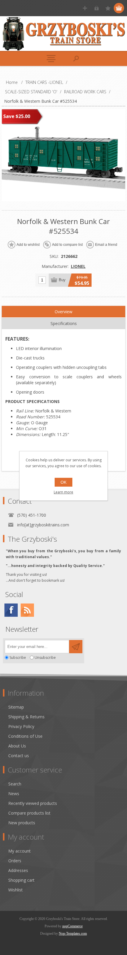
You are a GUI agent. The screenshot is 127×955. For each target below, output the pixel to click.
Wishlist (15, 890)
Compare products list (29, 813)
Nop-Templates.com (73, 933)
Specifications (64, 323)
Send (75, 646)
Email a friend (106, 245)
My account (19, 851)
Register (85, 8)
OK (63, 482)
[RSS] (27, 610)
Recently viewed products (32, 803)
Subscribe (17, 657)
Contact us (18, 755)
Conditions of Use (25, 736)
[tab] (63, 312)
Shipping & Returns (26, 716)
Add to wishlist (28, 245)
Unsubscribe (45, 657)
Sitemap (16, 707)
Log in (96, 8)
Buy (62, 280)
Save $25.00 (16, 116)
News (13, 793)
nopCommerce (72, 926)
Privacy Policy (21, 726)
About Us (17, 746)
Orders (14, 860)
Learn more (63, 492)
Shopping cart (21, 880)
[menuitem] (66, 707)
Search (14, 784)
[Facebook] (11, 610)
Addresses (18, 870)
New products (21, 822)
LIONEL (78, 266)
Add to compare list (67, 245)
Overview (63, 311)
